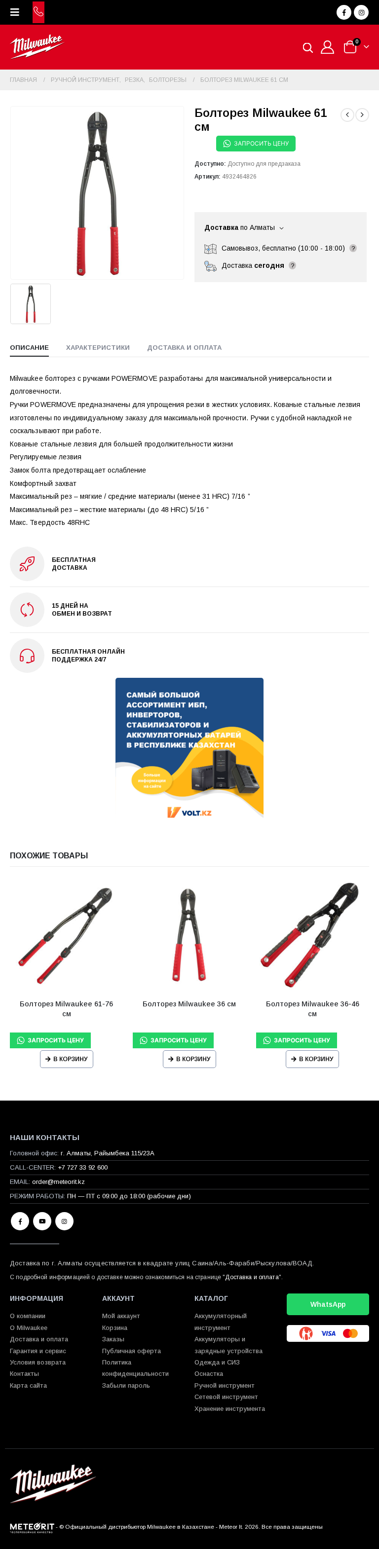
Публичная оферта (131, 1351)
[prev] (347, 115)
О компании (27, 1316)
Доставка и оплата (251, 1277)
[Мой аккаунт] (328, 47)
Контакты (24, 1373)
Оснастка (208, 1373)
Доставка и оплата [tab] (184, 347)
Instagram (64, 1221)
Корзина (114, 1327)
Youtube (42, 1221)
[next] (362, 115)
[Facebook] (344, 12)
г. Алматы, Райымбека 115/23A (107, 1153)
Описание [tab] (29, 347)
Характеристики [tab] (98, 347)
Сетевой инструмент (226, 1397)
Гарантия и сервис (38, 1351)
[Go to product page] (66, 935)
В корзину (70, 1059)
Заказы (113, 1339)
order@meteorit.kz (58, 1181)
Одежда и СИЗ (217, 1362)
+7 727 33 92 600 (83, 1167)
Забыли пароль (126, 1385)
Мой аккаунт (121, 1316)
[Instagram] (361, 12)
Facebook (20, 1221)
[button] (18, 12)
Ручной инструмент (224, 1385)
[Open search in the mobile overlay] (308, 47)
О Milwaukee (28, 1327)
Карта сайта (28, 1385)
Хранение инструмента (229, 1408)
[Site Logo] (37, 47)
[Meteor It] (32, 1526)
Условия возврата (38, 1362)
